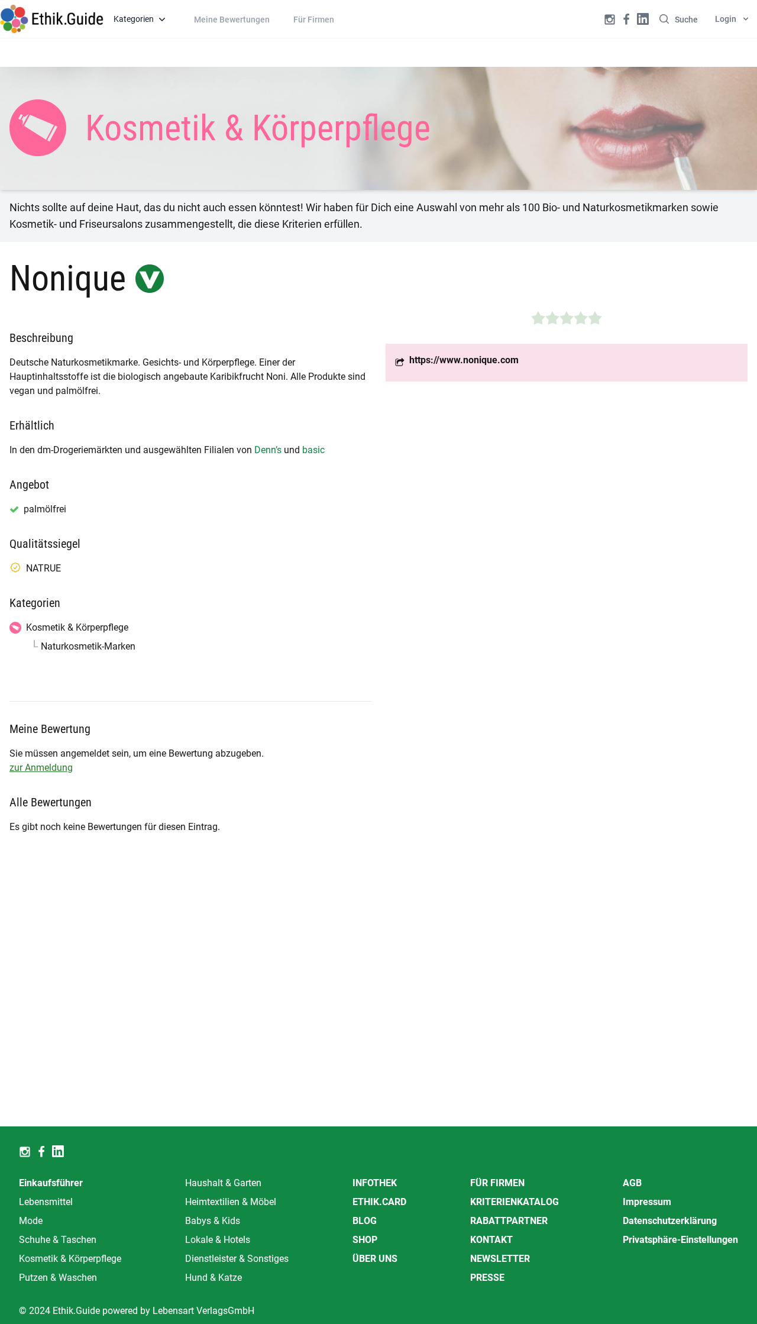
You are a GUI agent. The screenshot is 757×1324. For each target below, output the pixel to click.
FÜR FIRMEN (497, 1183)
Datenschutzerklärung (670, 1220)
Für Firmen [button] (313, 19)
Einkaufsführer (51, 1183)
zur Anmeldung (41, 767)
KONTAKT (491, 1239)
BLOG (364, 1220)
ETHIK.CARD (379, 1201)
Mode (31, 1220)
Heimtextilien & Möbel (230, 1201)
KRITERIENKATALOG (514, 1201)
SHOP (364, 1239)
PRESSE (487, 1277)
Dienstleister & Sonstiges (237, 1258)
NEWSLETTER (500, 1258)
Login (725, 19)
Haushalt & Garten (223, 1183)
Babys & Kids (212, 1220)
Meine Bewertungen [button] (232, 19)
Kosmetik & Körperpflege (70, 1258)
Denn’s (268, 450)
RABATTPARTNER (509, 1220)
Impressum (647, 1201)
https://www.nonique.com (464, 360)
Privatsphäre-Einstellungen (680, 1239)
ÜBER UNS (374, 1258)
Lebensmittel (46, 1201)
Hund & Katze (213, 1277)
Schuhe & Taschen (57, 1239)
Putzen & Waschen (58, 1277)
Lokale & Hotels (217, 1239)
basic (313, 450)
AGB (632, 1183)
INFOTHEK (374, 1183)
